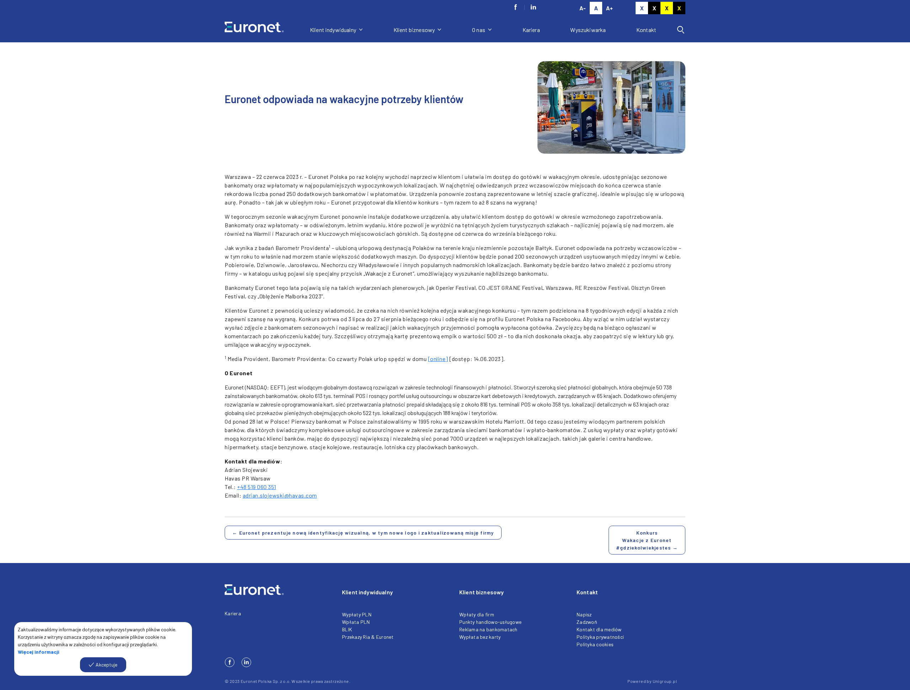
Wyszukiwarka (588, 29)
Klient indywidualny (333, 29)
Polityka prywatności (600, 637)
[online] (438, 358)
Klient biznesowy (415, 29)
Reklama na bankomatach (488, 629)
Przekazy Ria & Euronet (368, 637)
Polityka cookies (595, 644)
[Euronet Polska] (263, 29)
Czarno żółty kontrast (666, 8)
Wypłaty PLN (356, 614)
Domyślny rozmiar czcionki (596, 8)
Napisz (584, 614)
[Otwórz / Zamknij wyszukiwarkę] (680, 30)
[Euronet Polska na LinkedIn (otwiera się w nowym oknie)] (533, 7)
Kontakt (646, 29)
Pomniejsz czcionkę (582, 8)
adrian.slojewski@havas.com (280, 495)
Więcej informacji (38, 652)
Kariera (531, 29)
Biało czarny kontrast (654, 8)
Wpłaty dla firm (476, 614)
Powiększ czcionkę (609, 8)
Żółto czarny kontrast (679, 8)
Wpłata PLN (356, 622)
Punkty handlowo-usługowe (490, 622)
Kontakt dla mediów (599, 629)
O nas (479, 29)
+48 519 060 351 (256, 486)
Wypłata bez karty (479, 637)
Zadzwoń (587, 622)
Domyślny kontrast (642, 8)
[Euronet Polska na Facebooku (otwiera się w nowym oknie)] (515, 7)
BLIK (347, 629)
